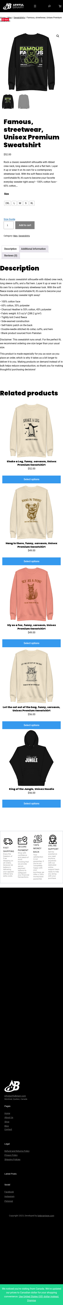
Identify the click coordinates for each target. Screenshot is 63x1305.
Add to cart (25, 225)
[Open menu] (35, 6)
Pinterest (8, 1201)
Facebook (9, 1192)
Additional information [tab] (33, 248)
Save (6, 19)
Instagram (9, 1196)
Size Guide (9, 219)
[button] (58, 36)
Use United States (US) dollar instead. (39, 1296)
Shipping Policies (12, 1159)
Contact (8, 1129)
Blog (6, 1126)
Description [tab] (10, 248)
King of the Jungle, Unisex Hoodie (31, 789)
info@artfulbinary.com (15, 1096)
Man (9, 17)
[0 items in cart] (60, 6)
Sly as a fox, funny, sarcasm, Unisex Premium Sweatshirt (31, 627)
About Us (8, 1117)
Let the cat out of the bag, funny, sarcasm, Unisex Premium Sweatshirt (31, 709)
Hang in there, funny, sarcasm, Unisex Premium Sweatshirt (31, 545)
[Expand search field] (49, 6)
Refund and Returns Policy (17, 1151)
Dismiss (31, 1300)
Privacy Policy (11, 1155)
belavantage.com (46, 1215)
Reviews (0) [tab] (10, 255)
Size (6, 193)
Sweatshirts (19, 17)
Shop (6, 1122)
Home (7, 1113)
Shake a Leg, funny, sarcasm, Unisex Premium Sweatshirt (31, 463)
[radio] (7, 203)
